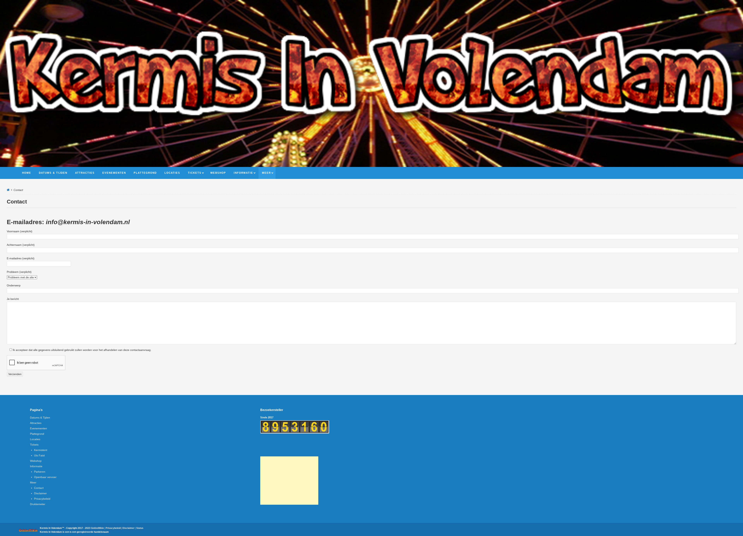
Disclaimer (40, 493)
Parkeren (39, 471)
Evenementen (38, 428)
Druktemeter (37, 504)
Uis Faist (39, 455)
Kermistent (40, 450)
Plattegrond (37, 433)
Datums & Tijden (40, 417)
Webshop (36, 460)
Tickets (34, 444)
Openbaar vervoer (45, 477)
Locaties (35, 439)
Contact (39, 487)
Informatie (36, 466)
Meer (33, 482)
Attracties (35, 423)
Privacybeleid (42, 498)
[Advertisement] (289, 480)
